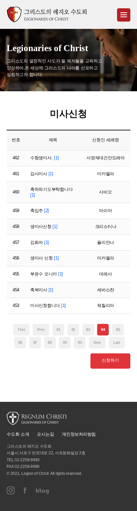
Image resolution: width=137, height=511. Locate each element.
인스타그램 (11, 490)
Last (116, 342)
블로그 (42, 490)
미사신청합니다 (48, 305)
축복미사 (41, 289)
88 (50, 342)
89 (65, 342)
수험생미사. (44, 157)
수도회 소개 (18, 434)
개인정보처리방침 (79, 434)
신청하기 (110, 360)
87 (35, 342)
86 (20, 342)
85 (118, 329)
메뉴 (123, 15)
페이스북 (25, 490)
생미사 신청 (44, 258)
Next (97, 342)
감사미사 (41, 173)
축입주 (39, 210)
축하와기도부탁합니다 (51, 192)
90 (80, 342)
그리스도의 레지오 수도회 (46, 14)
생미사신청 (44, 226)
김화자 (39, 242)
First (21, 329)
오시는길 (45, 434)
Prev (41, 329)
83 (88, 329)
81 (59, 329)
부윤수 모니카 (46, 273)
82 (73, 329)
